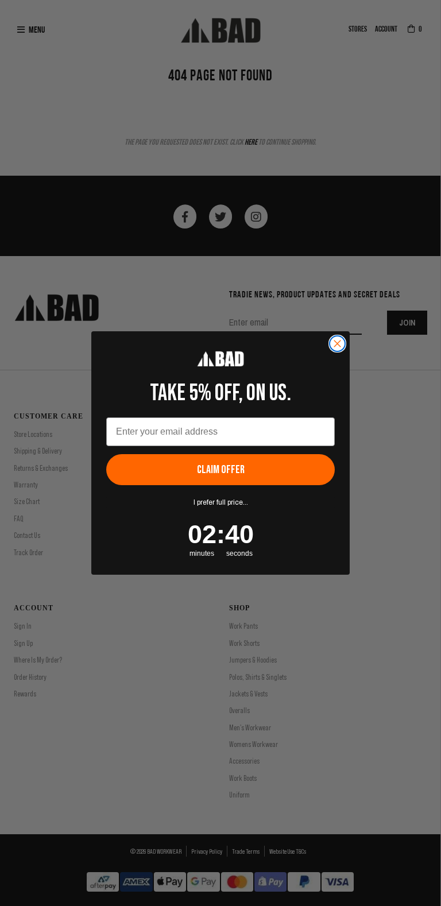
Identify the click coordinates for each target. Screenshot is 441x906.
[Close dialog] (337, 343)
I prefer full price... (221, 502)
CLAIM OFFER (221, 470)
